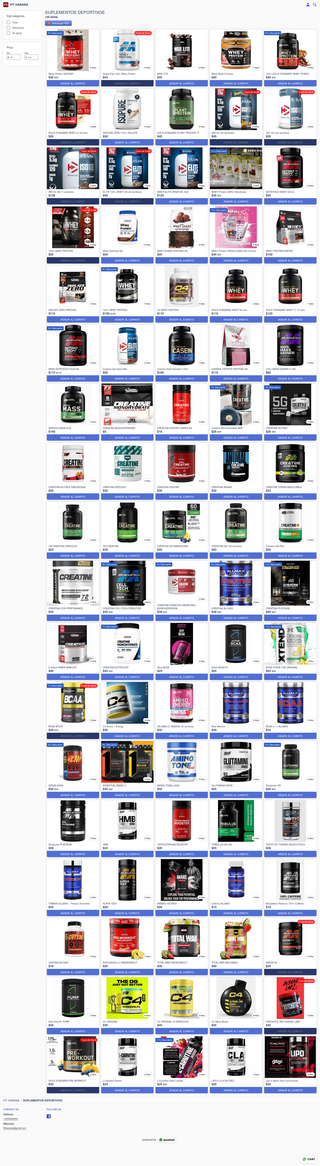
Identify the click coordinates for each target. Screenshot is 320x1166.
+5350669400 (10, 1118)
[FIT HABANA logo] (5, 4)
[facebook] (48, 1116)
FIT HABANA (19, 4)
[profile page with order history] (308, 4)
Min (8, 53)
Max (26, 53)
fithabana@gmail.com (14, 1128)
